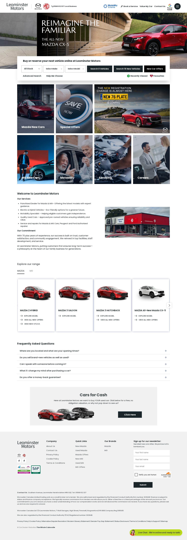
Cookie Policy (52, 458)
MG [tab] (31, 270)
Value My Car (146, 6)
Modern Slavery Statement (79, 521)
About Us (50, 446)
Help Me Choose (54, 76)
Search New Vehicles (128, 68)
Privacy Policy (52, 454)
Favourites (157, 76)
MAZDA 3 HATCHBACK (108, 310)
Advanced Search (32, 76)
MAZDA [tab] (20, 270)
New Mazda (80, 446)
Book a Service (131, 6)
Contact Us (159, 6)
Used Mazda (81, 450)
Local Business (71, 6)
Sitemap (164, 521)
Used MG (79, 463)
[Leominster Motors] (17, 6)
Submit (143, 485)
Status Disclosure (122, 521)
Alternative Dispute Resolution (54, 521)
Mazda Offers (81, 454)
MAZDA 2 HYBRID (29, 310)
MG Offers (80, 467)
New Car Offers (155, 68)
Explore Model (31, 316)
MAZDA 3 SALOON (67, 310)
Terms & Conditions (55, 463)
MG (105, 450)
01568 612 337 (58, 6)
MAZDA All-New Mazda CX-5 (150, 310)
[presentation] (17, 305)
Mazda (107, 446)
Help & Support (153, 521)
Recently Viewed (137, 76)
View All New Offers (33, 320)
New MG (79, 458)
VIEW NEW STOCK (32, 324)
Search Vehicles (99, 68)
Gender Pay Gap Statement (102, 521)
